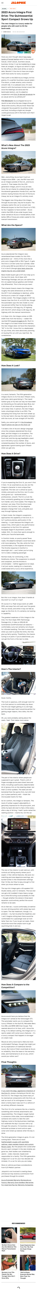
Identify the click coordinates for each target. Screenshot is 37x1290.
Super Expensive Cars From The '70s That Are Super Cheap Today (27, 1248)
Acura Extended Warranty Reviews (14, 1180)
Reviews (4, 8)
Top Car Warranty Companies (22, 1185)
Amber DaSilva (7, 31)
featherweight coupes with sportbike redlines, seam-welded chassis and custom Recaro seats (17, 1144)
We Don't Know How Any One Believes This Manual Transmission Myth (9, 1248)
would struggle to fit (19, 321)
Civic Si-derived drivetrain (23, 94)
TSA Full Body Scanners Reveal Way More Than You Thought (27, 1275)
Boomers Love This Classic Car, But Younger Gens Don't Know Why (8, 1275)
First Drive (12, 8)
